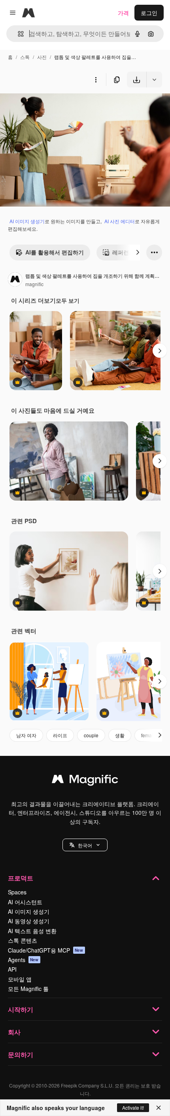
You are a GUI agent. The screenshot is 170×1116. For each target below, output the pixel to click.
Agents (23, 960)
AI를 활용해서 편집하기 (54, 252)
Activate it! (133, 1107)
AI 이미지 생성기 (27, 221)
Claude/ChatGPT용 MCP (45, 950)
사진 (42, 56)
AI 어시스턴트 (25, 902)
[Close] (158, 1107)
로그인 (149, 13)
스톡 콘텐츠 (22, 940)
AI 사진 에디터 (119, 221)
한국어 (85, 845)
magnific (34, 284)
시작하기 (20, 1009)
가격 (123, 13)
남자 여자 (26, 735)
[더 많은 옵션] (96, 79)
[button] (85, 845)
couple (91, 735)
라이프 (60, 735)
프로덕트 (20, 878)
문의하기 (20, 1054)
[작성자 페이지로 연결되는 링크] (15, 280)
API (12, 969)
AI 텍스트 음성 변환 (32, 931)
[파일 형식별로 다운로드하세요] (154, 79)
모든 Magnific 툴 (28, 989)
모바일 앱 (20, 979)
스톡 (25, 56)
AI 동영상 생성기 (28, 921)
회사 (14, 1031)
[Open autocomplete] (17, 34)
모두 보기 (67, 300)
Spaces (17, 892)
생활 (120, 735)
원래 (45, 106)
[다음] (137, 252)
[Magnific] (85, 781)
